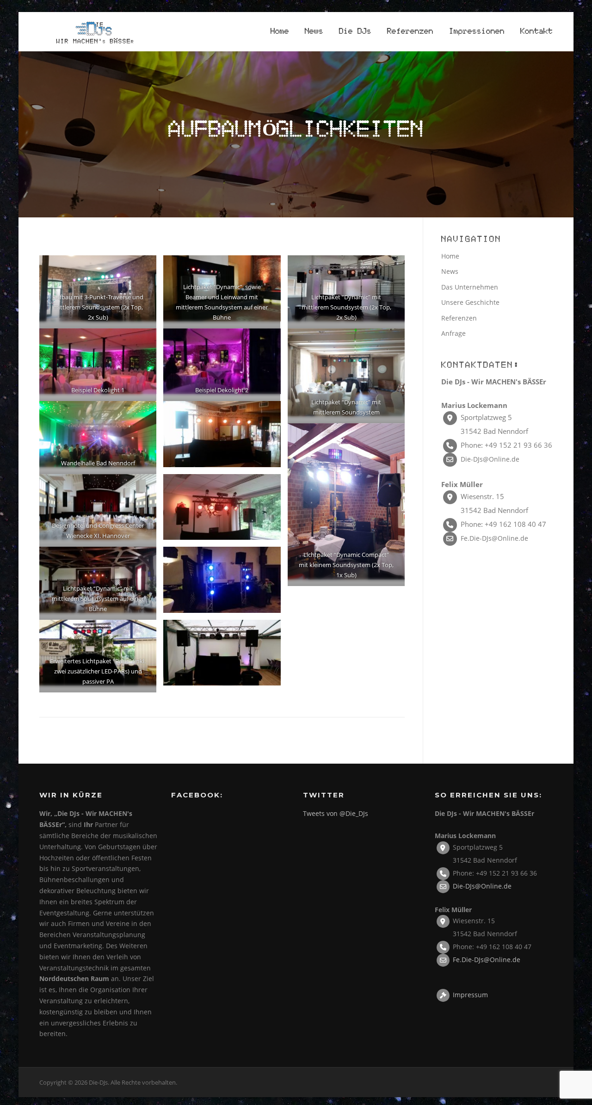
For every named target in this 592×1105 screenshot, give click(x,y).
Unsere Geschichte (470, 302)
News (314, 31)
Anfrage (453, 333)
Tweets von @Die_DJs (335, 813)
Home (280, 31)
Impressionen (477, 31)
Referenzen (410, 31)
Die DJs (355, 31)
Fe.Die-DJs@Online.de (494, 538)
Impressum (470, 994)
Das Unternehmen (469, 287)
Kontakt (536, 31)
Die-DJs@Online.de (490, 459)
